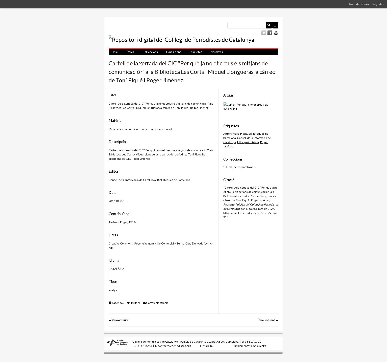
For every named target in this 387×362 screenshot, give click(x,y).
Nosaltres (217, 52)
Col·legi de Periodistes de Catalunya (155, 341)
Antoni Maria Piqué (235, 133)
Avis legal (207, 345)
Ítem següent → (268, 320)
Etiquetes (196, 52)
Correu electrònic (157, 302)
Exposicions (173, 52)
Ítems (130, 52)
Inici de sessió (359, 4)
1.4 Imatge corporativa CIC (240, 167)
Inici (115, 52)
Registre (378, 4)
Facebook (118, 302)
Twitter (135, 302)
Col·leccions (150, 52)
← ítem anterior (118, 320)
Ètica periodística (248, 142)
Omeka (261, 345)
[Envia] (269, 25)
